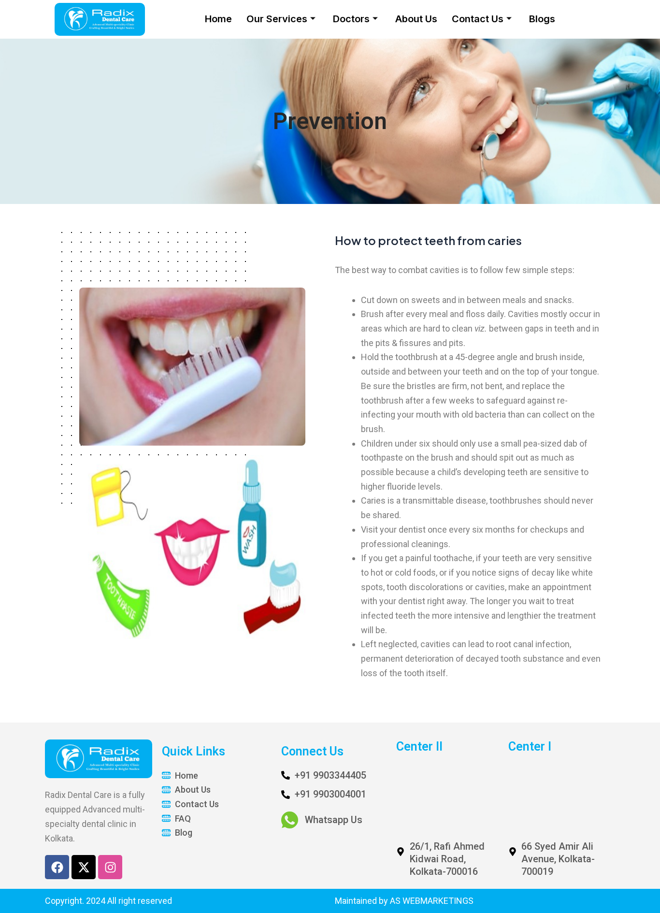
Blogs (542, 19)
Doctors (351, 19)
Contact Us (477, 19)
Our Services (276, 19)
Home (218, 19)
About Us (416, 19)
